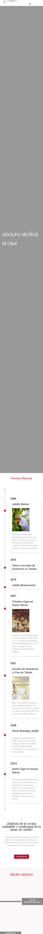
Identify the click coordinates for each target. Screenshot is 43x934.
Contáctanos (21, 856)
